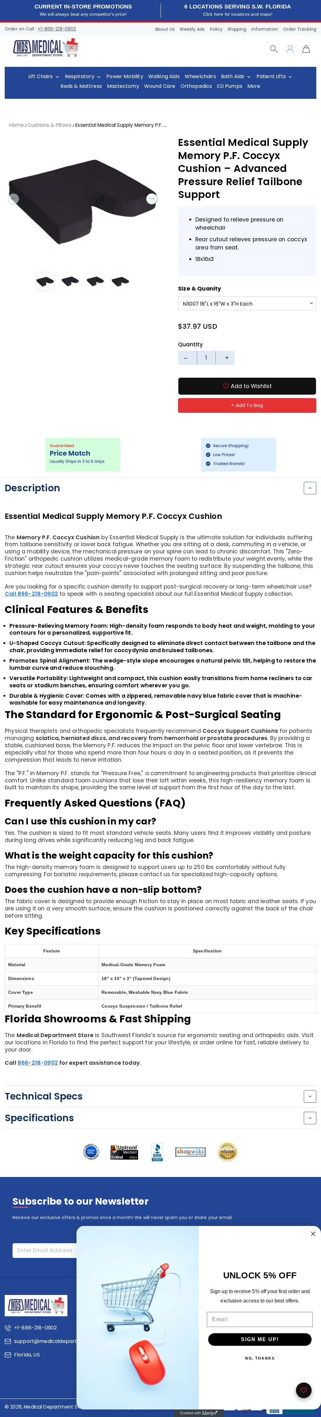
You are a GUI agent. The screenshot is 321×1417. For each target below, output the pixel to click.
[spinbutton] (206, 358)
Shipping (237, 29)
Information (264, 29)
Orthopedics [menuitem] (196, 86)
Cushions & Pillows (49, 125)
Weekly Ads (192, 29)
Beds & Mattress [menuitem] (81, 86)
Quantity (190, 344)
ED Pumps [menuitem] (229, 86)
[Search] (274, 49)
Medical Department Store (56, 1407)
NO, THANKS (260, 1358)
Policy (216, 29)
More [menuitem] (253, 86)
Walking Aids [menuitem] (164, 76)
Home (16, 125)
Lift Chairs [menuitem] (40, 76)
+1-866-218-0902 (57, 29)
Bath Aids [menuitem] (233, 76)
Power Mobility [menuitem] (124, 76)
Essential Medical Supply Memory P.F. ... (120, 125)
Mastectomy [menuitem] (123, 86)
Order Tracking (299, 29)
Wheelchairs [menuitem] (200, 76)
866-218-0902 (38, 1063)
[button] (13, 199)
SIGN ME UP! (260, 1339)
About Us (165, 29)
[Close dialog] (313, 1234)
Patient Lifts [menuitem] (271, 76)
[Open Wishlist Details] (304, 1390)
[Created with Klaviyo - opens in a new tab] (199, 1413)
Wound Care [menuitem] (160, 86)
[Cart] (306, 48)
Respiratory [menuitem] (79, 76)
